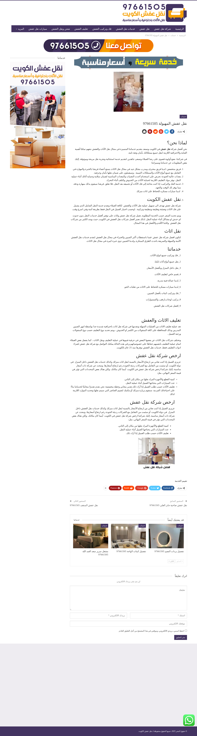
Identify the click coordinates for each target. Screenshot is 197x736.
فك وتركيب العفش (101, 29)
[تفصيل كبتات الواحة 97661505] (128, 536)
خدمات (183, 117)
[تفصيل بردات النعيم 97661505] (166, 536)
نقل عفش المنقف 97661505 (84, 505)
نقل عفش (144, 29)
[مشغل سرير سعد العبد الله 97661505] (90, 536)
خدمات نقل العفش (125, 29)
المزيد (21, 29)
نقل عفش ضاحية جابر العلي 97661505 (168, 505)
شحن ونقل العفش (60, 29)
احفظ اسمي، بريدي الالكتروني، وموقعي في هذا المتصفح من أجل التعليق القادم (151, 631)
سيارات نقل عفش (37, 29)
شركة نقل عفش (162, 29)
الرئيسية (179, 29)
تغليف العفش (81, 29)
